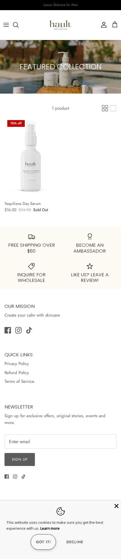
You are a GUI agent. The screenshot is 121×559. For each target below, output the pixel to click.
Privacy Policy (17, 364)
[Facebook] (8, 330)
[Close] (116, 505)
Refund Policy (17, 373)
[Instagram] (18, 330)
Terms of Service (19, 381)
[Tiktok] (29, 330)
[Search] (18, 25)
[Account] (102, 25)
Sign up (20, 459)
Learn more (50, 528)
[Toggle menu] (6, 25)
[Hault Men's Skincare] (60, 25)
